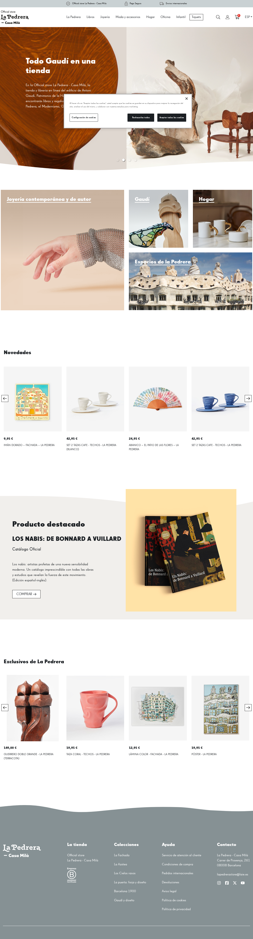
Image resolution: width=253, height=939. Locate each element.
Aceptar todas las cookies (172, 117)
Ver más (35, 132)
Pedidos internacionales (177, 873)
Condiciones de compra (177, 864)
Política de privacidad (176, 909)
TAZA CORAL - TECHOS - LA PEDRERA (88, 754)
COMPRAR (24, 594)
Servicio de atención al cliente (181, 855)
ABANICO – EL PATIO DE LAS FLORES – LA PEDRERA (154, 447)
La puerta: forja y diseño (130, 882)
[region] (128, 111)
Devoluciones (170, 882)
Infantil (181, 17)
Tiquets (196, 17)
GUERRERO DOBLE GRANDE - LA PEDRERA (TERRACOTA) (28, 756)
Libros (90, 17)
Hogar (150, 17)
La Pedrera (73, 17)
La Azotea (120, 864)
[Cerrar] (186, 98)
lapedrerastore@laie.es (232, 874)
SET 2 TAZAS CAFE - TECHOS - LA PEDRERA (216, 445)
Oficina (165, 17)
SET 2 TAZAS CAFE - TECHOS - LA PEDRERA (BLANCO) (91, 447)
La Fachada (121, 855)
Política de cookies (174, 900)
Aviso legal (169, 891)
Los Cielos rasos (125, 873)
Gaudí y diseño (124, 900)
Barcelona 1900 (125, 891)
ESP (247, 17)
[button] (117, 160)
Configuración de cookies (84, 117)
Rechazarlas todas (141, 117)
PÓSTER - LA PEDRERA (204, 754)
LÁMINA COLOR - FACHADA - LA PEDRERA (153, 754)
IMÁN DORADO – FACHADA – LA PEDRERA (29, 445)
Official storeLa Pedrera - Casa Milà (82, 858)
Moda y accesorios (128, 17)
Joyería (105, 17)
